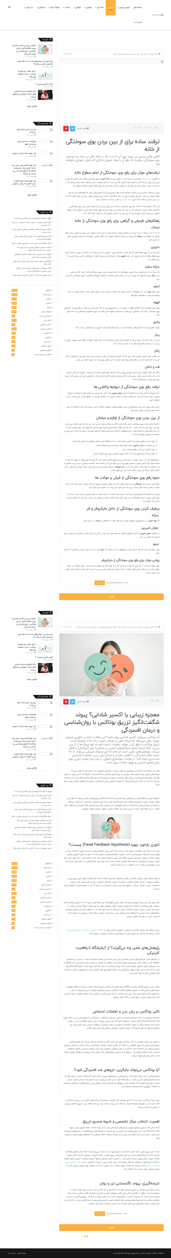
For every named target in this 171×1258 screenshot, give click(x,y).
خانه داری (100, 7)
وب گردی (44, 212)
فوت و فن (137, 127)
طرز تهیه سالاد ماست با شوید (24, 153)
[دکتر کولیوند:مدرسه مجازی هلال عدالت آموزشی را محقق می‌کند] (45, 95)
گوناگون (78, 7)
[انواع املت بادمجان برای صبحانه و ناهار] (45, 145)
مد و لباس (29, 7)
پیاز (156, 343)
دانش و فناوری (45, 324)
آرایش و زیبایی (124, 7)
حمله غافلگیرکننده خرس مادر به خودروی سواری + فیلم (31, 243)
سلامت (67, 7)
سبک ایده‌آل (146, 178)
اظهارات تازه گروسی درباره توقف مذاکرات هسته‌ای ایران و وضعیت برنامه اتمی (33, 256)
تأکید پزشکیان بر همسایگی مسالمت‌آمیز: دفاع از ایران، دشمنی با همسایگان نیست (33, 269)
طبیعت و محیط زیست (42, 354)
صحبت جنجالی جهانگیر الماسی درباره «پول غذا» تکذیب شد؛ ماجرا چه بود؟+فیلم (34, 249)
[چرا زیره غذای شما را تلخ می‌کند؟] (45, 133)
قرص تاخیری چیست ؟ (44, 84)
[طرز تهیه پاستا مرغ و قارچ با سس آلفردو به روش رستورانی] (45, 184)
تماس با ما (138, 22)
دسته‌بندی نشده (45, 316)
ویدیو (49, 307)
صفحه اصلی (137, 7)
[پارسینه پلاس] (158, 15)
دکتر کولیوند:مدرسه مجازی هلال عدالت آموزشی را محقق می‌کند (24, 94)
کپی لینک (99, 582)
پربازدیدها (47, 294)
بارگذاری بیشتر (32, 106)
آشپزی (111, 7)
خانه (157, 54)
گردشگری (41, 7)
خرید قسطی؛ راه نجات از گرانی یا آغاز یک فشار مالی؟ (32, 275)
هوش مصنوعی (45, 350)
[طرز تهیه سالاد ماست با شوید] (45, 157)
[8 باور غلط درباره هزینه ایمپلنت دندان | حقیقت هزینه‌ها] (45, 75)
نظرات (111, 597)
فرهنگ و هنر (54, 7)
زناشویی (89, 7)
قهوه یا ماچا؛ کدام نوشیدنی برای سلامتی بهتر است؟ (32, 218)
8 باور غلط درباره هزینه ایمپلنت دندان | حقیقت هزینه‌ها (27, 74)
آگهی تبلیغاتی (46, 346)
